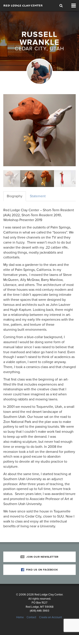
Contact (31, 617)
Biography (14, 196)
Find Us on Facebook (41, 569)
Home (20, 617)
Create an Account (50, 617)
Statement (38, 196)
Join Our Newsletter (42, 556)
